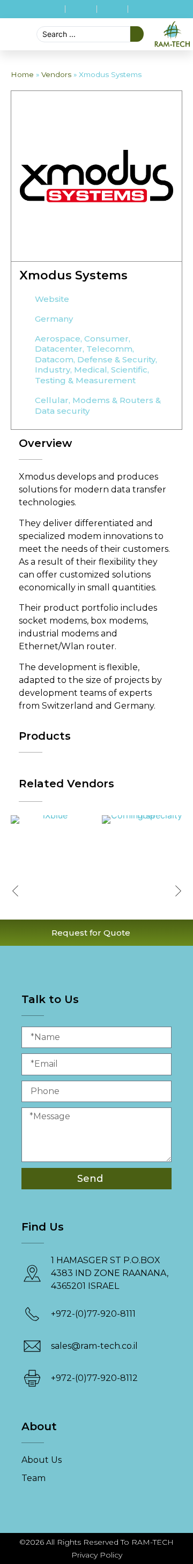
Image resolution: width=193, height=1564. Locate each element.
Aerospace (57, 338)
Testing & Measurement (85, 380)
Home (22, 74)
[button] (6, 34)
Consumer (106, 338)
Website (52, 299)
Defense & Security (116, 359)
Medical (90, 370)
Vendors (56, 74)
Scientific (129, 370)
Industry (52, 370)
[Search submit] (137, 34)
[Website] (23, 299)
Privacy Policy (96, 1555)
